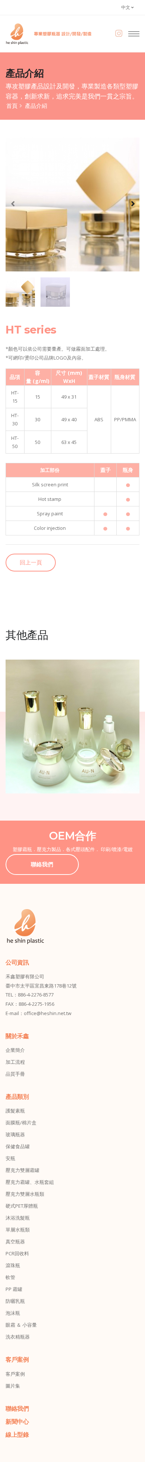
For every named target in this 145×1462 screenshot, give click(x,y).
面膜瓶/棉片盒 (21, 1122)
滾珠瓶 (13, 1265)
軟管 (10, 1277)
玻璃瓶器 (15, 1134)
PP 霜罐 (14, 1289)
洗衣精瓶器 (18, 1336)
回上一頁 (31, 562)
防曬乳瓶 (15, 1301)
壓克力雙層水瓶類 (25, 1194)
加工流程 (15, 1062)
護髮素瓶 (15, 1110)
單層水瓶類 (18, 1229)
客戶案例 (15, 1374)
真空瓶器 (15, 1241)
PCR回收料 (17, 1253)
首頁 (11, 105)
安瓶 (10, 1158)
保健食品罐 (18, 1146)
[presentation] (13, 203)
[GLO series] (72, 726)
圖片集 (13, 1385)
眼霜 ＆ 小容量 (21, 1324)
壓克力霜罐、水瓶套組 (30, 1182)
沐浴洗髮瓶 (18, 1217)
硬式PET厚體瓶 (22, 1205)
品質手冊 (15, 1073)
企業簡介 (15, 1050)
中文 (126, 7)
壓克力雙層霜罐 (22, 1170)
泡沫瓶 (13, 1313)
